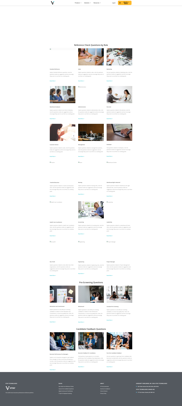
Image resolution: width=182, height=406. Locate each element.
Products (77, 3)
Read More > (53, 81)
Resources (96, 3)
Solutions (86, 3)
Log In (113, 3)
